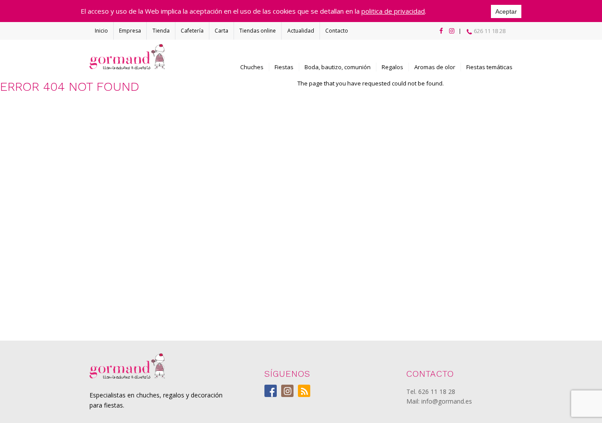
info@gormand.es (446, 401)
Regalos (392, 67)
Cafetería (192, 30)
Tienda (161, 30)
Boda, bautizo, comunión (338, 67)
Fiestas (284, 67)
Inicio (101, 30)
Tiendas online (257, 30)
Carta (221, 30)
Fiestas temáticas (489, 67)
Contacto (336, 30)
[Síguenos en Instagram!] (450, 30)
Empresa (130, 30)
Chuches (252, 67)
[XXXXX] (127, 366)
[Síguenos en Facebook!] (439, 30)
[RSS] (304, 391)
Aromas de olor (434, 67)
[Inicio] (127, 57)
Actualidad (300, 30)
